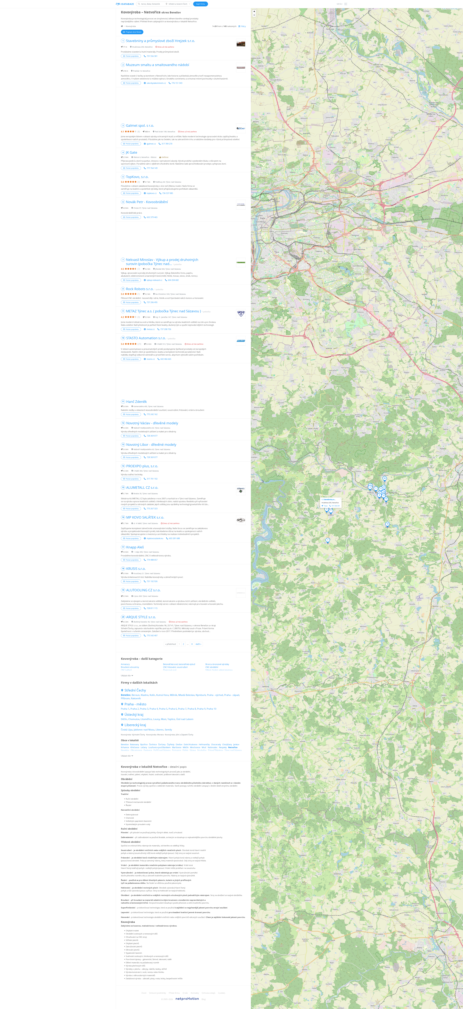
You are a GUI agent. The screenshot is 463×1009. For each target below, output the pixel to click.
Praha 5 (163, 708)
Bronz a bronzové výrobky (217, 664)
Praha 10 (211, 708)
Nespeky (223, 747)
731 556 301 (152, 56)
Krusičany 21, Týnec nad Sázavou (146, 573)
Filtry (243, 26)
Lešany (144, 747)
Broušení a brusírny (130, 667)
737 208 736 (165, 329)
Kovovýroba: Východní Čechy (133, 734)
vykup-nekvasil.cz (154, 280)
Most (163, 719)
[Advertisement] (183, 104)
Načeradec (213, 747)
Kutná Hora (162, 695)
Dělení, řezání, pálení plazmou (219, 670)
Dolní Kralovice (190, 744)
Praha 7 (182, 708)
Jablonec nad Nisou (144, 729)
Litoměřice (146, 719)
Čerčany (162, 744)
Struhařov (201, 750)
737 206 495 (152, 302)
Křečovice (134, 747)
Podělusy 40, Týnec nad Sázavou (168, 182)
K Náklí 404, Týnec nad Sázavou (146, 471)
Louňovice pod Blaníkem (159, 747)
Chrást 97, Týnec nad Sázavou (145, 208)
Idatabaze (127, 4)
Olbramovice (136, 750)
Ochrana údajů (208, 993)
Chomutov (133, 719)
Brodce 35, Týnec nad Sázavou (145, 493)
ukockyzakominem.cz (156, 83)
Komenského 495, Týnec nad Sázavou (148, 406)
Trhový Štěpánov (215, 750)
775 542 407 (152, 635)
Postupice (176, 750)
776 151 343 (177, 83)
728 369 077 (152, 435)
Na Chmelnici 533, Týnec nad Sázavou (170, 294)
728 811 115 (152, 608)
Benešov (125, 695)
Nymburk (201, 695)
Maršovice (176, 747)
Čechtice (153, 744)
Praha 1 (125, 708)
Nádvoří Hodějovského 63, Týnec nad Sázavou (151, 428)
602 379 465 (152, 217)
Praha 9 (201, 708)
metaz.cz (151, 329)
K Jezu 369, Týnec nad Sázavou (145, 596)
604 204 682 (173, 280)
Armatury (125, 664)
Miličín (186, 747)
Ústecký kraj (134, 714)
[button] (331, 511)
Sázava (193, 750)
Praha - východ (215, 695)
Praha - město (135, 704)
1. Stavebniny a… (329, 499)
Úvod (143, 993)
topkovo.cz (152, 193)
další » (198, 644)
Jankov (236, 744)
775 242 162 (152, 414)
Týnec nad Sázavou (233, 750)
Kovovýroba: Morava (155, 734)
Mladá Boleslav (186, 695)
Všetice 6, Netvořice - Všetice (144, 157)
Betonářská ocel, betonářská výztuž (179, 664)
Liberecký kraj (135, 725)
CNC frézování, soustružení (175, 667)
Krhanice (125, 747)
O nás (185, 993)
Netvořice (232, 747)
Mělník (173, 695)
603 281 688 (174, 538)
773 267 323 (152, 508)
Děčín (124, 719)
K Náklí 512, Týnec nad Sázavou (169, 344)
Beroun (136, 695)
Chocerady (216, 744)
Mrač (204, 747)
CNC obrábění (211, 667)
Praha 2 (134, 708)
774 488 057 (152, 560)
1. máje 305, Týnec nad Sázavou (146, 552)
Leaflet (444, 8)
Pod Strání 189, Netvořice (165, 131)
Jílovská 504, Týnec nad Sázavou (168, 269)
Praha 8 (192, 708)
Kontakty (195, 993)
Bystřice (144, 744)
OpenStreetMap (454, 8)
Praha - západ (231, 695)
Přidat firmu (174, 993)
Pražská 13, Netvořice (141, 71)
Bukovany (134, 744)
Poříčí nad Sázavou (162, 750)
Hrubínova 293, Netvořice (142, 47)
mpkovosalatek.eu (155, 538)
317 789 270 (167, 143)
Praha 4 (154, 708)
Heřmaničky (204, 744)
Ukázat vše (126, 675)
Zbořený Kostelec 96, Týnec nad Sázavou (149, 622)
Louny (156, 719)
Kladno (144, 695)
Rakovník (136, 698)
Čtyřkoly (170, 744)
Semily (168, 729)
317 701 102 (152, 478)
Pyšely (185, 750)
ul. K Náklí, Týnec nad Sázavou (145, 523)
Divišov (179, 744)
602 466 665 (165, 359)
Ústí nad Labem (184, 719)
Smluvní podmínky (157, 993)
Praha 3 (144, 708)
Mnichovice (195, 747)
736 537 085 (167, 193)
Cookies (221, 993)
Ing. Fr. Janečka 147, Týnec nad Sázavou (171, 317)
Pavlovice (148, 750)
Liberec (160, 729)
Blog (204, 999)
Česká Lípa (127, 729)
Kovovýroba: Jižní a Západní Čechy (179, 734)
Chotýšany (227, 744)
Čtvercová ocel (169, 670)
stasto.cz (151, 359)
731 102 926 (152, 581)
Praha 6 (173, 708)
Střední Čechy (135, 690)
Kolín (152, 695)
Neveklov (125, 750)
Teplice (171, 719)
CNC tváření (126, 670)
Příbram (125, 698)
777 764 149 (152, 168)
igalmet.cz (151, 143)
